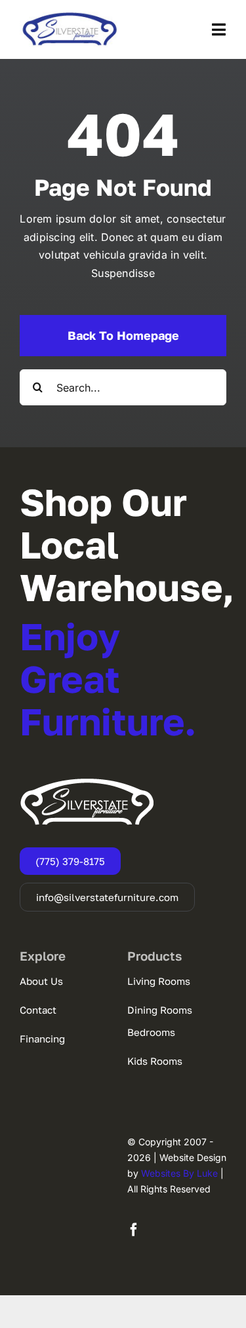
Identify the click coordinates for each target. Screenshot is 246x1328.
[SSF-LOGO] (69, 17)
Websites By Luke (179, 1173)
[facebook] (133, 1229)
